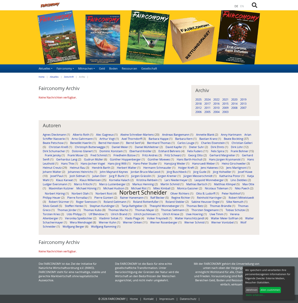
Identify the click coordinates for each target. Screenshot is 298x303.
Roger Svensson (87, 202)
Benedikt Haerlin (81, 143)
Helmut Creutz (52, 168)
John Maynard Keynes (114, 172)
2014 (234, 104)
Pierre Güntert (104, 198)
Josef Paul (57, 176)
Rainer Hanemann (132, 198)
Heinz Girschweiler (234, 163)
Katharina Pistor (230, 176)
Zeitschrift (69, 76)
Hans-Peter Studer (145, 163)
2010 (216, 108)
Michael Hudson (114, 188)
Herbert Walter (127, 168)
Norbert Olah (81, 193)
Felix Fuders (195, 151)
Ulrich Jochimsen (145, 214)
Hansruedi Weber (204, 163)
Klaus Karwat (65, 180)
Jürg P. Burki (117, 176)
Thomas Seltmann (173, 210)
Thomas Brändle (221, 206)
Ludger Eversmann (55, 184)
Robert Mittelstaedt (241, 198)
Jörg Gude (200, 172)
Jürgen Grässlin (141, 176)
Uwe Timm (217, 214)
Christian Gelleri (242, 143)
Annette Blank (205, 135)
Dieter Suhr (197, 147)
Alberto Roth (81, 135)
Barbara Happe (159, 139)
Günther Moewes (159, 159)
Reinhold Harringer (210, 198)
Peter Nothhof (231, 193)
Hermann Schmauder (157, 168)
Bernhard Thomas (159, 143)
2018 (198, 104)
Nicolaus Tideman (217, 188)
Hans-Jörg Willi (117, 163)
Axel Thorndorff (132, 139)
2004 (216, 112)
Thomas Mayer (145, 210)
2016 (216, 104)
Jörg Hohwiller (222, 172)
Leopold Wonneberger (210, 180)
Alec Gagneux (105, 135)
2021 (225, 99)
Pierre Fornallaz (77, 198)
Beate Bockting (234, 139)
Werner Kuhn (108, 222)
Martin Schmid (170, 184)
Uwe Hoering (194, 214)
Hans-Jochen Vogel (93, 163)
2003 (225, 112)
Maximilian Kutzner (61, 188)
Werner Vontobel (222, 222)
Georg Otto (195, 155)
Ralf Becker (157, 198)
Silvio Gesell (51, 206)
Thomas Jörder (67, 210)
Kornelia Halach (119, 180)
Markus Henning (143, 184)
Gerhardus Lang (67, 159)
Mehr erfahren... (255, 295)
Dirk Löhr (237, 147)
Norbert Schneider (143, 192)
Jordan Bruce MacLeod (146, 172)
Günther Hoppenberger (126, 159)
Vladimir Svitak (109, 218)
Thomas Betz (195, 206)
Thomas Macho (118, 210)
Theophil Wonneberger (165, 206)
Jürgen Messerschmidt (198, 176)
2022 (216, 99)
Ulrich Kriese (171, 214)
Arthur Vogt (108, 139)
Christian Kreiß (59, 147)
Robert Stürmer (59, 202)
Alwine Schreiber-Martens (137, 135)
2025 (198, 99)
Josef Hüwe (245, 172)
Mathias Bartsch (197, 184)
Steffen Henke (74, 206)
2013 (243, 104)
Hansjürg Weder (175, 163)
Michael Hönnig (86, 188)
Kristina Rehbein (147, 180)
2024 (207, 99)
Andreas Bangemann (176, 135)
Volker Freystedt (158, 218)
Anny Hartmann (231, 135)
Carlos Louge (186, 143)
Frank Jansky (53, 155)
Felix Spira (218, 151)
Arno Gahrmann (82, 139)
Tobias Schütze (236, 210)
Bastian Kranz (208, 139)
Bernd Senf (133, 143)
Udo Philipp (75, 214)
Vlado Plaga (133, 218)
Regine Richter (181, 198)
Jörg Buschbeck (177, 172)
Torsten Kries (52, 214)
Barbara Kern (184, 139)
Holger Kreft (186, 168)
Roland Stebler (175, 202)
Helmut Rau (78, 168)
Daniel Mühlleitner (147, 147)
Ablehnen (251, 289)
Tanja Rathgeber (132, 206)
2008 (234, 108)
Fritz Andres (150, 155)
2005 (207, 112)
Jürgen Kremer (167, 176)
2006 (198, 112)
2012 (198, 108)
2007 (243, 108)
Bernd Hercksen (109, 143)
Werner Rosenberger (164, 222)
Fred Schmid (99, 155)
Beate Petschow (53, 143)
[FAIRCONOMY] (111, 5)
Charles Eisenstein (213, 143)
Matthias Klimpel (225, 184)
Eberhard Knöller (141, 151)
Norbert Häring (55, 193)
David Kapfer (174, 147)
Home (41, 76)
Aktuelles (54, 76)
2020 (234, 99)
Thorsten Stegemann (205, 210)
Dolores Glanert (82, 151)
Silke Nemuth (235, 202)
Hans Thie (68, 163)
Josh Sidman (78, 176)
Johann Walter (52, 172)
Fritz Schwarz (173, 155)
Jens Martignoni (236, 168)
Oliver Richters (180, 193)
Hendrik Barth (101, 168)
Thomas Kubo (92, 210)
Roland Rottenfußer (146, 202)
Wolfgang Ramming (104, 226)
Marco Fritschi (83, 184)
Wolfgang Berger (74, 226)
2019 (243, 99)
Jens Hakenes (210, 168)
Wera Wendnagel (81, 222)
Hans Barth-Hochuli (190, 159)
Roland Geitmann (115, 202)
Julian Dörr (99, 176)
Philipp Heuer (52, 198)
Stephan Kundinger (103, 206)
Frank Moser (76, 155)
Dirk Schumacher (54, 151)
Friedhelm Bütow (124, 155)
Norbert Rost (104, 193)
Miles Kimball (162, 188)
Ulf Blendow (97, 214)
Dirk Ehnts (218, 147)
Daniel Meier (120, 147)
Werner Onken (133, 222)
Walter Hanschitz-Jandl (190, 218)
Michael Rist (139, 188)
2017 (207, 104)
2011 (207, 108)
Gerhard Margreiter (223, 155)
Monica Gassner (188, 188)
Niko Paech (242, 188)
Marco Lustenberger (112, 184)
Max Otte (248, 184)
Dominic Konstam (111, 151)
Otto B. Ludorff (206, 193)
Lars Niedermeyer (176, 180)
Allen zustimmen (270, 289)
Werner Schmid (194, 222)
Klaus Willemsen (91, 180)
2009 (225, 108)
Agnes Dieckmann (55, 135)
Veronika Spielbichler (79, 218)
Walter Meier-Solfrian (225, 218)
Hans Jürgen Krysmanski (225, 159)
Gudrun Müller (94, 159)
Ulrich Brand (119, 214)
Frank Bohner (240, 151)
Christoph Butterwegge (90, 147)
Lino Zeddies (239, 180)
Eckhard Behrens (169, 151)
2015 (225, 104)
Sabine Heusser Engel (205, 202)
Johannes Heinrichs (81, 172)
